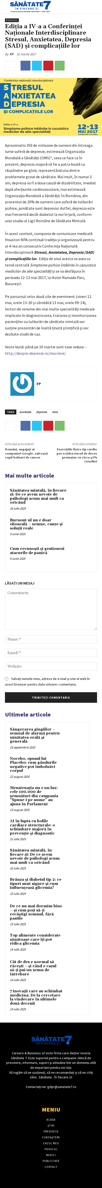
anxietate (25, 412)
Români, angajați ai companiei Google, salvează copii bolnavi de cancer (26, 453)
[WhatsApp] (60, 66)
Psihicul (12, 20)
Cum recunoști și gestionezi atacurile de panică (37, 550)
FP (11, 54)
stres (55, 412)
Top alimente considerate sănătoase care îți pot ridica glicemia (35, 939)
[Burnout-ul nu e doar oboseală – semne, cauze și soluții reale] (81, 528)
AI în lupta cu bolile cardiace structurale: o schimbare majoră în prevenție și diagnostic (32, 827)
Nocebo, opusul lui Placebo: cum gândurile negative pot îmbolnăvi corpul (33, 764)
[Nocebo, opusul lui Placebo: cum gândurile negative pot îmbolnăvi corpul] (74, 765)
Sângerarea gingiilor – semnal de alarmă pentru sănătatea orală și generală (35, 735)
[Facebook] (25, 66)
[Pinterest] (48, 66)
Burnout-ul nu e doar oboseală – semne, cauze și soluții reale (36, 524)
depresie (41, 412)
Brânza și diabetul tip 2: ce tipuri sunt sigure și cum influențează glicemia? (35, 883)
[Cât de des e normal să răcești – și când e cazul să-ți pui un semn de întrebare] (74, 968)
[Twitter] (37, 66)
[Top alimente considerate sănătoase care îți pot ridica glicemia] (74, 942)
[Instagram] (55, 1096)
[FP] (22, 384)
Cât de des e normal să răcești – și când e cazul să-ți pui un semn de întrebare (33, 968)
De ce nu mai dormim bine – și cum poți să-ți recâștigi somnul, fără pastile (36, 912)
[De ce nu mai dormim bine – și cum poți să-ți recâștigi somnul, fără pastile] (74, 913)
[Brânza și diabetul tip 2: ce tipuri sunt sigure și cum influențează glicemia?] (74, 886)
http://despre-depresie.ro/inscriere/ (35, 353)
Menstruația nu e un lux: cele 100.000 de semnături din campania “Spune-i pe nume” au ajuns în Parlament (34, 796)
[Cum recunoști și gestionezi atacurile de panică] (81, 556)
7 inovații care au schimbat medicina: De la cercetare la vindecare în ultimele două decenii (36, 997)
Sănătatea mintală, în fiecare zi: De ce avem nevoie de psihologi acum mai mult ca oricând (38, 496)
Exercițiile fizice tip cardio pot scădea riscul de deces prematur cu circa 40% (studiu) (77, 455)
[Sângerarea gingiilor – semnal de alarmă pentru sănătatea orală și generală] (74, 736)
